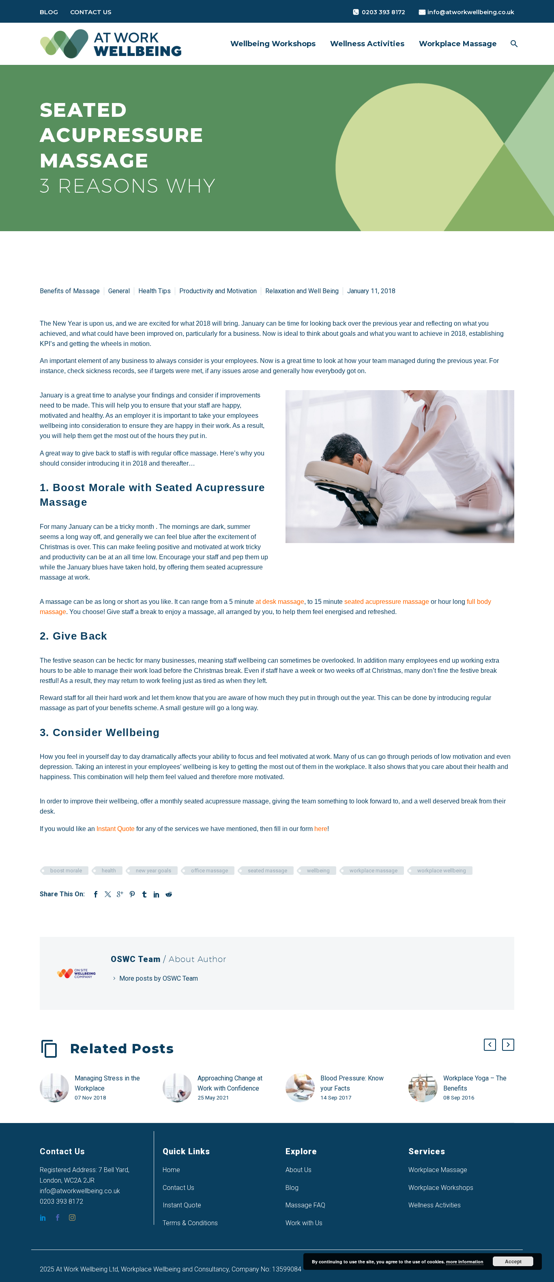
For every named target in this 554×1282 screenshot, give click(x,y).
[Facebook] (95, 894)
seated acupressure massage (386, 601)
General (119, 291)
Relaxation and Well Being (302, 291)
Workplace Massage (458, 43)
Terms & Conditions (190, 1223)
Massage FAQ (305, 1205)
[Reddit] (168, 894)
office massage (209, 871)
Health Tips (154, 291)
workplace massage (373, 871)
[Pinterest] (132, 894)
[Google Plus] (120, 894)
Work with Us (304, 1223)
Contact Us (91, 12)
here (320, 828)
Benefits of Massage (70, 291)
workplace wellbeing (441, 871)
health (109, 871)
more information (464, 1261)
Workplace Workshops (440, 1188)
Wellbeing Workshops (273, 43)
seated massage (267, 871)
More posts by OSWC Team (158, 978)
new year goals (153, 871)
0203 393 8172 (383, 12)
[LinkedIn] (156, 894)
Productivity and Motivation (218, 291)
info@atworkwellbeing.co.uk (470, 12)
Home (171, 1170)
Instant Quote (182, 1205)
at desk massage (280, 601)
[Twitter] (108, 894)
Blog (49, 12)
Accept (513, 1261)
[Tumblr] (144, 894)
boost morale (66, 871)
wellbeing (318, 871)
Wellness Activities (367, 43)
